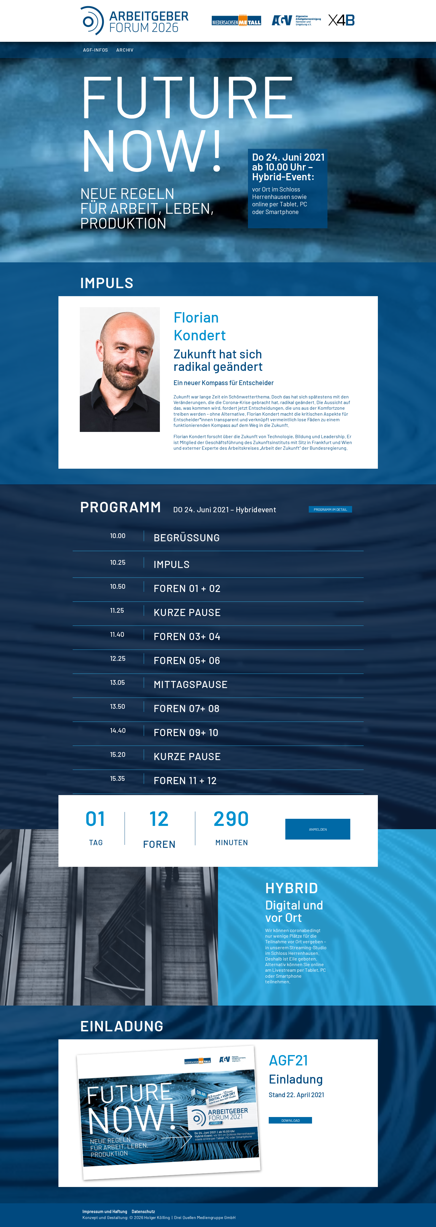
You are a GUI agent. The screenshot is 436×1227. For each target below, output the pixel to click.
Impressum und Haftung (104, 1211)
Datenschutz (143, 1211)
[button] (330, 509)
